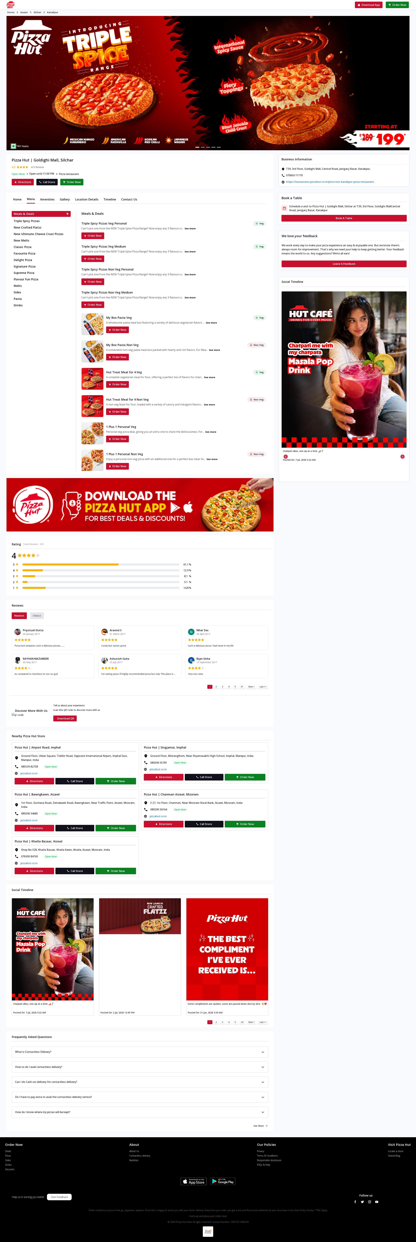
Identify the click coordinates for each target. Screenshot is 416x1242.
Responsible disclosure (269, 1160)
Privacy (260, 1151)
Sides (8, 1160)
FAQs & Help (263, 1164)
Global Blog (394, 1155)
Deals (8, 1151)
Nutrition (133, 1160)
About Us (134, 1151)
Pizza (8, 1155)
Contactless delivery (139, 1155)
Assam (24, 12)
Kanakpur (52, 12)
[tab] (17, 199)
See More (259, 1125)
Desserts (9, 1169)
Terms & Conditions (267, 1155)
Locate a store (395, 1151)
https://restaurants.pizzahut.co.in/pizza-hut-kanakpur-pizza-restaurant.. (330, 182)
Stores (10, 12)
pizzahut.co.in (29, 773)
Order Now (95, 235)
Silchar (37, 12)
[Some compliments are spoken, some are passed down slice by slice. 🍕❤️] (227, 949)
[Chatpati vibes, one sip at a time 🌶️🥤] (53, 949)
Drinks (8, 1164)
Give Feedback (59, 1197)
